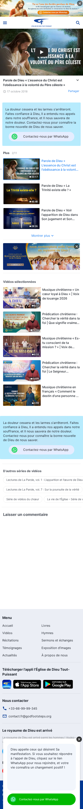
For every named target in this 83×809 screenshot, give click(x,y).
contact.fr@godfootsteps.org (29, 716)
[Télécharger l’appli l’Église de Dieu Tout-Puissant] (6, 684)
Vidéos (7, 633)
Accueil (7, 625)
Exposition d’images (56, 648)
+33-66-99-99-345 (22, 708)
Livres (46, 625)
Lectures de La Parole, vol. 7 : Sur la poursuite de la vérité (42, 489)
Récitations (10, 640)
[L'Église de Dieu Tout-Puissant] (42, 23)
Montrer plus (40, 236)
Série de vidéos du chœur (22, 499)
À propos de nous (55, 655)
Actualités (9, 655)
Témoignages (12, 648)
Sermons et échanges (57, 640)
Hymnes (47, 633)
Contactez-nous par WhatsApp (38, 799)
